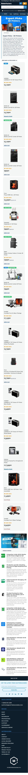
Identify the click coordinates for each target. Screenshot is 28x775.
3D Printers (22, 14)
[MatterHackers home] (6, 4)
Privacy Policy (6, 750)
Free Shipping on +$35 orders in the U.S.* (10, 0)
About (4, 734)
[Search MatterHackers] (25, 7)
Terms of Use (6, 752)
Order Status (6, 739)
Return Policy (6, 747)
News (3, 714)
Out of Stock (7, 500)
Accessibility (6, 754)
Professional (6, 718)
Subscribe (14, 690)
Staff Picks (15, 14)
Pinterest (18, 694)
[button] (14, 10)
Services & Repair (7, 727)
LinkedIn (15, 694)
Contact (4, 736)
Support (4, 723)
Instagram (12, 694)
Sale (11, 14)
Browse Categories (9, 60)
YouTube (21, 694)
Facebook (6, 694)
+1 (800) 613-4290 (7, 702)
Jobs (3, 745)
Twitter (9, 694)
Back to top (14, 678)
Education (5, 721)
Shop (3, 712)
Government (6, 725)
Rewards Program (8, 743)
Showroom (5, 716)
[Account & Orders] (20, 3)
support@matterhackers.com (12, 705)
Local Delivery (6, 741)
